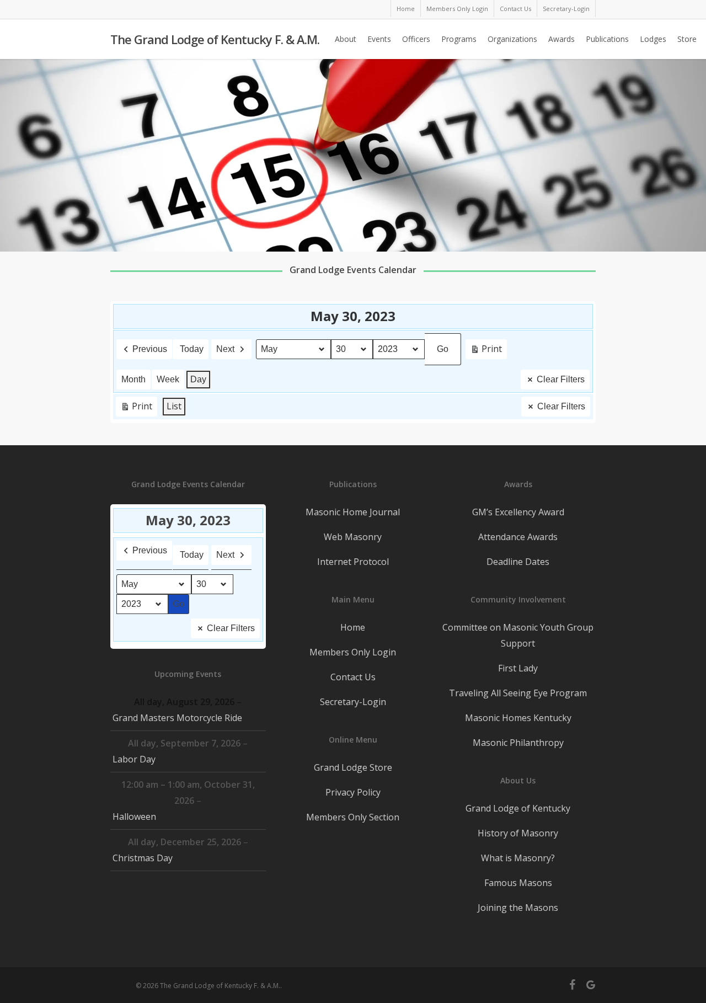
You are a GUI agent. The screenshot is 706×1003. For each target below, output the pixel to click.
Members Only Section (352, 817)
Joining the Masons (518, 907)
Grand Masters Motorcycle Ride (177, 718)
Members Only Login (352, 652)
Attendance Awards (518, 537)
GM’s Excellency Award (518, 512)
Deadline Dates (517, 562)
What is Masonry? (518, 858)
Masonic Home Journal (353, 512)
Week (168, 379)
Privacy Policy (353, 792)
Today (192, 349)
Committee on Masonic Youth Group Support (517, 635)
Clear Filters (561, 379)
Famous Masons (518, 883)
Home (352, 627)
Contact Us (353, 677)
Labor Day (134, 759)
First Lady (518, 668)
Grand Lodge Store (353, 767)
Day (198, 379)
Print (486, 351)
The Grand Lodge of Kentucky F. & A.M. (214, 39)
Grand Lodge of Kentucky (518, 808)
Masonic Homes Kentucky (518, 718)
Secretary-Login (353, 702)
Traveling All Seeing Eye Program (518, 693)
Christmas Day (143, 858)
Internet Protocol (353, 562)
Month (133, 379)
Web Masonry (353, 537)
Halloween (134, 816)
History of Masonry (518, 833)
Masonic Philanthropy (518, 743)
